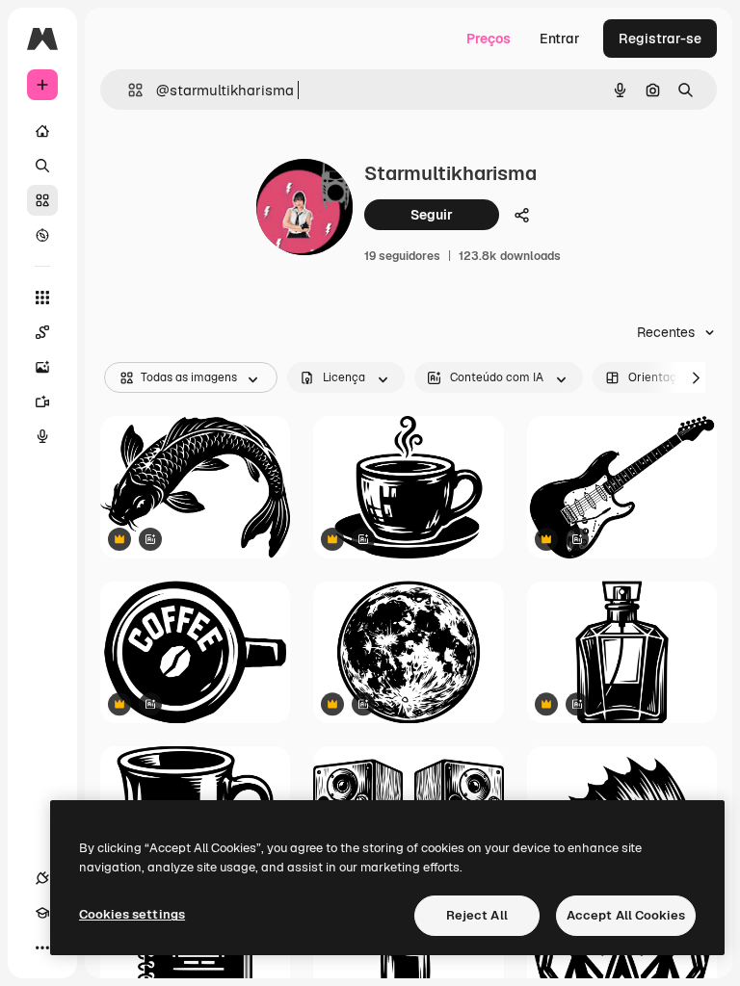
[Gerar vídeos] (42, 401)
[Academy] (42, 912)
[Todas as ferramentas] (42, 297)
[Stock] (42, 200)
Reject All (477, 915)
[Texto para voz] (42, 436)
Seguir (431, 214)
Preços (488, 38)
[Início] (42, 131)
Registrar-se (660, 38)
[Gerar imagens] (42, 366)
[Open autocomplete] (127, 90)
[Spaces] (42, 332)
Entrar (560, 38)
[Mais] (42, 947)
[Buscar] (42, 165)
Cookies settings (132, 914)
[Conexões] (42, 878)
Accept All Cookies (626, 915)
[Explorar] (42, 235)
